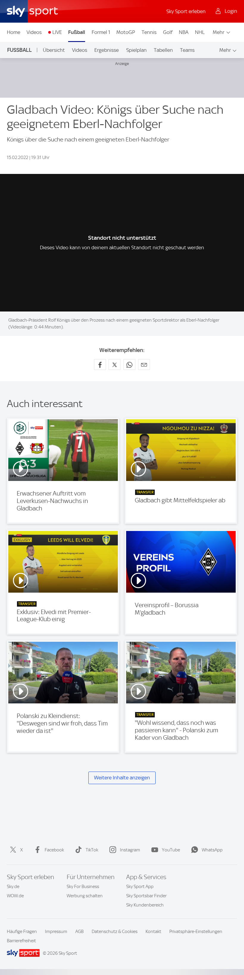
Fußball (76, 32)
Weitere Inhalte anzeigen (122, 778)
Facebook (54, 850)
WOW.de (15, 895)
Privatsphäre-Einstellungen (195, 931)
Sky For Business (83, 886)
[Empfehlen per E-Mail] (144, 364)
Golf (168, 32)
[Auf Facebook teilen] (100, 364)
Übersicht (54, 50)
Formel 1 (101, 32)
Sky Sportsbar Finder (146, 895)
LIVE (57, 32)
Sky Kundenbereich (145, 905)
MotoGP (125, 32)
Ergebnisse (106, 50)
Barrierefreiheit (21, 940)
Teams (187, 50)
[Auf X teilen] (115, 364)
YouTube (171, 850)
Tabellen (163, 50)
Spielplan (136, 50)
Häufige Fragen (22, 931)
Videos (34, 32)
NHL (200, 32)
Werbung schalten (85, 895)
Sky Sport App (140, 886)
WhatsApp (212, 850)
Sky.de (13, 886)
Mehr (218, 32)
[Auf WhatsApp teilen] (129, 364)
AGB (79, 931)
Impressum (56, 931)
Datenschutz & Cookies (114, 931)
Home (13, 32)
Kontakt (153, 931)
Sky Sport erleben (186, 11)
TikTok (92, 850)
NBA (183, 32)
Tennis (149, 32)
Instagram (130, 850)
